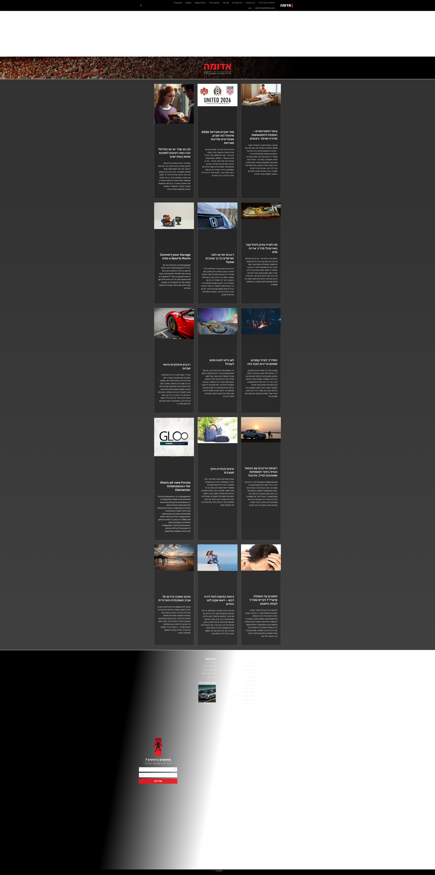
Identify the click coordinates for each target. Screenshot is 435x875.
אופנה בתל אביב (287, 861)
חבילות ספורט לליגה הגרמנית (282, 796)
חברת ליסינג (289, 778)
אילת (292, 858)
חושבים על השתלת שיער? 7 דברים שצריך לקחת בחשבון (263, 599)
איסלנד (291, 855)
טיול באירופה (289, 772)
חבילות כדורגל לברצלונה (284, 812)
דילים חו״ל (290, 836)
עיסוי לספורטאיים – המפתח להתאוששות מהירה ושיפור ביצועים (263, 134)
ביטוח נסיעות (289, 696)
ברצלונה (290, 842)
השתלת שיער (288, 821)
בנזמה (291, 845)
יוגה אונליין (290, 760)
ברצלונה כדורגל (287, 839)
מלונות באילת (288, 741)
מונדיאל (226, 3)
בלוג (250, 8)
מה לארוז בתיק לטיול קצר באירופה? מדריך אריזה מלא (261, 248)
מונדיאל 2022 (288, 745)
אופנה (291, 864)
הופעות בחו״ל (214, 3)
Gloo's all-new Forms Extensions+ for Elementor (175, 486)
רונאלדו (291, 720)
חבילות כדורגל (288, 815)
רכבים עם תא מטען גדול (284, 711)
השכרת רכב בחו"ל (286, 824)
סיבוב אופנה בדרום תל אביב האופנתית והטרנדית (174, 598)
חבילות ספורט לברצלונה (284, 800)
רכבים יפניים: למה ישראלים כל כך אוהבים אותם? (220, 258)
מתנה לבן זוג (289, 729)
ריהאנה (291, 717)
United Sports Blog (265, 8)
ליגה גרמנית (289, 751)
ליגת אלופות (289, 672)
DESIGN (217, 871)
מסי (292, 738)
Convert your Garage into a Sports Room (175, 256)
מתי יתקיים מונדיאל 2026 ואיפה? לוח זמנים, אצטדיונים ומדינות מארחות (218, 137)
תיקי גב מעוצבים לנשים (285, 708)
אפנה (292, 851)
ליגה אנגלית (250, 3)
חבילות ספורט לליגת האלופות (282, 790)
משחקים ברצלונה (287, 732)
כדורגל (291, 757)
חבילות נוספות (200, 3)
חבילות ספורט (288, 806)
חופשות (188, 3)
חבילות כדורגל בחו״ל (266, 3)
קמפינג (291, 723)
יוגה (292, 763)
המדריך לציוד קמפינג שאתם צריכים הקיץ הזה (262, 362)
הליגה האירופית (288, 830)
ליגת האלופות (288, 748)
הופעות (291, 833)
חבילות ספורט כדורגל (285, 803)
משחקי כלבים (288, 735)
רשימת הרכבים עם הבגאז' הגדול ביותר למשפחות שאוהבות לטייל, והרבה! (260, 471)
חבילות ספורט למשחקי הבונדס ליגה (279, 787)
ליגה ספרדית (237, 3)
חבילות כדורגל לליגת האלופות (282, 809)
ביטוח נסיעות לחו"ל (286, 848)
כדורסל (291, 754)
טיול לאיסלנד (288, 769)
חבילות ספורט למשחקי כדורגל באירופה (278, 784)
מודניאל (291, 669)
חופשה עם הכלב (287, 775)
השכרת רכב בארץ (286, 827)
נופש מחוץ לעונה (287, 726)
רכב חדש (290, 714)
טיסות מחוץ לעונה (287, 766)
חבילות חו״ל (289, 818)
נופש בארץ (178, 3)
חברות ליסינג (289, 781)
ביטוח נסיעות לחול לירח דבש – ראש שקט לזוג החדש (219, 600)
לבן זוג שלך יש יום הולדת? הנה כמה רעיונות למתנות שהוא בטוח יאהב (174, 152)
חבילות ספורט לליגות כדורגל (282, 793)
